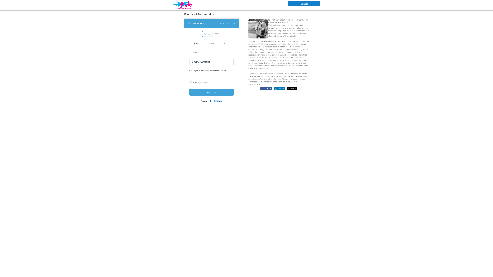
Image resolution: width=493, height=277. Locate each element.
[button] (182, 5)
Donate (304, 4)
